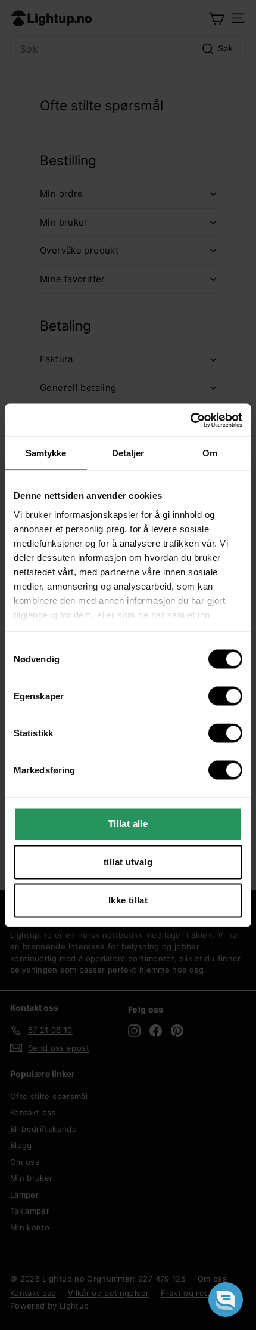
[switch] (225, 696)
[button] (225, 1299)
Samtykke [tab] (46, 453)
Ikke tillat (128, 900)
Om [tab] (209, 453)
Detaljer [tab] (128, 453)
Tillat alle (128, 824)
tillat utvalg (128, 862)
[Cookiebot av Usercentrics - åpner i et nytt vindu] (190, 420)
